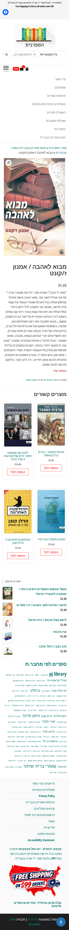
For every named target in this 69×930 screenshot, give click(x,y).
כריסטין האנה (28, 727)
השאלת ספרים (56, 112)
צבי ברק (26, 756)
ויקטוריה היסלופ (14, 716)
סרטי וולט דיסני (47, 751)
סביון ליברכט (54, 746)
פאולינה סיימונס (48, 756)
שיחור (28, 766)
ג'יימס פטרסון (20, 696)
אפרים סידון (19, 685)
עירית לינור (27, 751)
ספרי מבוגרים (50, 379)
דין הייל (7, 705)
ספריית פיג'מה (13, 746)
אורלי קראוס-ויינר (56, 680)
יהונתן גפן (12, 722)
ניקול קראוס (21, 741)
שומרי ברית (45, 766)
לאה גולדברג (17, 727)
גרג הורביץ (62, 705)
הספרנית (60, 129)
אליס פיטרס (61, 685)
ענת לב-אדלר (61, 756)
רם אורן (62, 766)
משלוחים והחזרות (43, 790)
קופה (51, 821)
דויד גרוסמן (29, 705)
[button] (9, 163)
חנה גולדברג (61, 722)
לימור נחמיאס (23, 732)
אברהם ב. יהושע (41, 675)
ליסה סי (63, 737)
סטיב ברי (43, 746)
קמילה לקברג (61, 761)
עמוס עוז (18, 751)
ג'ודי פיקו (15, 691)
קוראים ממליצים (44, 808)
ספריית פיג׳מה (60, 751)
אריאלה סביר (58, 690)
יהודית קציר (21, 722)
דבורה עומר (40, 705)
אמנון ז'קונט (31, 379)
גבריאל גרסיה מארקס (16, 701)
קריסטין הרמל (49, 761)
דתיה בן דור (32, 710)
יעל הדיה (38, 727)
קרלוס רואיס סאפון (35, 761)
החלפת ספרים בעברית (40, 802)
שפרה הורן (9, 767)
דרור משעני (42, 710)
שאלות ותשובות (56, 121)
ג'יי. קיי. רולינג (32, 696)
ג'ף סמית (51, 701)
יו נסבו (46, 727)
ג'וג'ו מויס (24, 691)
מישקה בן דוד (50, 741)
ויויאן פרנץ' (31, 715)
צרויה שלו (18, 756)
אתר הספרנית (57, 148)
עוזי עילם (36, 751)
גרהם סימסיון (51, 705)
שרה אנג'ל (62, 772)
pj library (57, 673)
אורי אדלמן (10, 675)
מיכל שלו (11, 737)
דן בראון (63, 710)
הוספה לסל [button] (51, 468)
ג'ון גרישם (51, 696)
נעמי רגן (63, 746)
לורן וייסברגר (61, 732)
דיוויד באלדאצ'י (18, 705)
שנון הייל (18, 767)
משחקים (60, 87)
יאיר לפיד (48, 721)
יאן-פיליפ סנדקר (34, 722)
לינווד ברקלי (12, 732)
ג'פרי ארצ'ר (41, 701)
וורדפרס (33, 919)
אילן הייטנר (40, 681)
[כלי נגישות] (61, 922)
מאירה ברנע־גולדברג (33, 737)
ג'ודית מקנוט (61, 696)
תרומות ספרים (56, 96)
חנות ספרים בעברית (53, 137)
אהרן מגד (20, 675)
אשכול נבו (45, 691)
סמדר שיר (34, 746)
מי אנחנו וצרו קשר (43, 783)
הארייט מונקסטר (19, 710)
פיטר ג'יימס (36, 756)
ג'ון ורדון (43, 696)
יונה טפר (53, 727)
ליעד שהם (55, 737)
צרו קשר (60, 79)
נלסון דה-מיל (11, 741)
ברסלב (35, 690)
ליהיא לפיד (48, 732)
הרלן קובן (46, 716)
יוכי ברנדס (62, 727)
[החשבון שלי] (27, 68)
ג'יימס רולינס (61, 701)
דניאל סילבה (54, 710)
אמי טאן (52, 685)
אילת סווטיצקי (18, 681)
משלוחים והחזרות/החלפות (49, 104)
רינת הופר (12, 761)
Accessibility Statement (41, 840)
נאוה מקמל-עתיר (34, 741)
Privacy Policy (47, 796)
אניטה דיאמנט (31, 685)
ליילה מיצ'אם (35, 732)
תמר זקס (53, 772)
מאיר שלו (20, 737)
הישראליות (60, 716)
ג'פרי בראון (30, 701)
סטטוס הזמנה (46, 834)
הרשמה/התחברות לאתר (39, 815)
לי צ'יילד (46, 737)
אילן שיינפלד (30, 681)
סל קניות (49, 827)
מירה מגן (62, 741)
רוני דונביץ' (22, 761)
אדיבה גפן (29, 675)
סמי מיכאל (24, 746)
